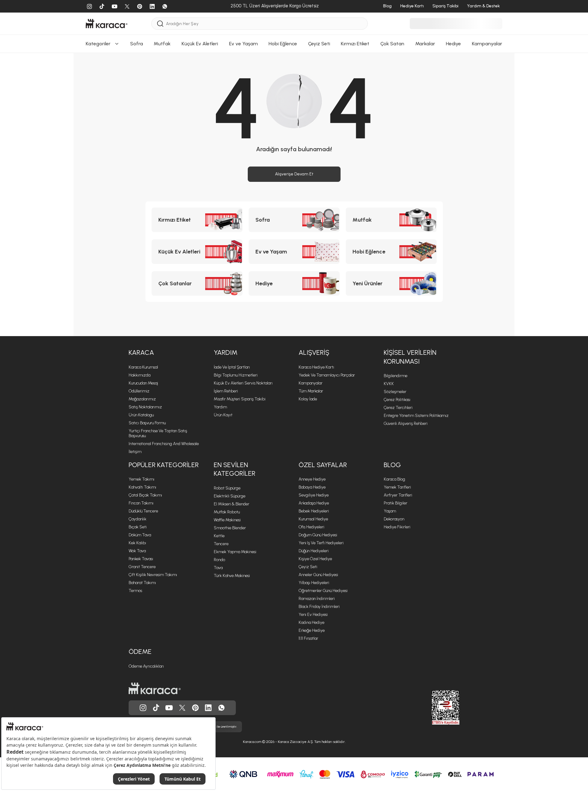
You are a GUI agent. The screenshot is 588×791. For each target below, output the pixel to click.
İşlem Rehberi (226, 391)
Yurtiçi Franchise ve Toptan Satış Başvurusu (158, 433)
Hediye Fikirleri (397, 527)
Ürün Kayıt (223, 415)
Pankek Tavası (141, 558)
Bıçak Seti (138, 527)
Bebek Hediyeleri (314, 511)
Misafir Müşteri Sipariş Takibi (240, 399)
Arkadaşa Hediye (314, 503)
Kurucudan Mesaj (143, 383)
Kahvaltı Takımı (142, 487)
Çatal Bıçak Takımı (145, 495)
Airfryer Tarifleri (398, 495)
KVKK (389, 383)
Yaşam (390, 511)
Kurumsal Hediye (313, 519)
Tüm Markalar (311, 391)
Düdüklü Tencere (143, 511)
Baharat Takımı (142, 582)
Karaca (141, 352)
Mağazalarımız (142, 399)
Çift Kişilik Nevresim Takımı (153, 574)
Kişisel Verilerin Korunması (410, 357)
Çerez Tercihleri (398, 407)
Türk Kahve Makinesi (232, 575)
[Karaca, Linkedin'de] (208, 708)
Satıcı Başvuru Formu (147, 422)
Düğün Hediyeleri (314, 550)
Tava (218, 567)
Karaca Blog (394, 479)
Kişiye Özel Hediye (315, 558)
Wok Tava (137, 550)
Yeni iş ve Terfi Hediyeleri (321, 542)
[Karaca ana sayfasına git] (155, 688)
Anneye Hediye (312, 479)
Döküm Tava (140, 535)
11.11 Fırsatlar (308, 638)
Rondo (219, 559)
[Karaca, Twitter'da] (182, 708)
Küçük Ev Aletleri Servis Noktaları (243, 383)
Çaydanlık (137, 519)
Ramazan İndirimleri (317, 598)
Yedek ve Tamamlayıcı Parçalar (327, 375)
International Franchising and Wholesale (164, 443)
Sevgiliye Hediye (314, 495)
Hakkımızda (139, 375)
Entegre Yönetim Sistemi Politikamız (416, 415)
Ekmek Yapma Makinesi (235, 551)
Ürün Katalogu (141, 415)
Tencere (221, 543)
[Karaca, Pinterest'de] (195, 708)
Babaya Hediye (312, 487)
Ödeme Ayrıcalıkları (146, 666)
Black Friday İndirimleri (319, 606)
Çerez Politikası (397, 399)
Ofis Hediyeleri (311, 527)
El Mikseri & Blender (231, 504)
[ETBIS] (434, 707)
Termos (135, 590)
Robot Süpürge (227, 488)
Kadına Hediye (311, 622)
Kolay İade (308, 399)
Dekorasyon (394, 519)
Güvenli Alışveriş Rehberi (406, 423)
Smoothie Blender (230, 527)
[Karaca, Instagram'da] (143, 708)
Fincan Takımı (141, 503)
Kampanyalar (310, 383)
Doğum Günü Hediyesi (318, 535)
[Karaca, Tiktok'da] (156, 708)
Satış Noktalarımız (145, 407)
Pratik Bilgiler (395, 503)
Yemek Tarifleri (397, 487)
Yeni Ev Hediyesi (313, 614)
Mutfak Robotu (227, 512)
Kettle (219, 535)
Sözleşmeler (395, 391)
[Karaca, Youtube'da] (169, 708)
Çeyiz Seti (308, 566)
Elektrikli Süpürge (229, 496)
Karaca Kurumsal (143, 367)
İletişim (135, 451)
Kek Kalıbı (137, 542)
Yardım (225, 352)
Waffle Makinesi (227, 520)
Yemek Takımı (141, 479)
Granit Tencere (142, 566)
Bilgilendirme (395, 375)
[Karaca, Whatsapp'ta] (221, 708)
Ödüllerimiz (139, 391)
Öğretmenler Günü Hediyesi (323, 590)
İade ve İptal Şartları (232, 367)
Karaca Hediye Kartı (316, 367)
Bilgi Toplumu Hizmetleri (236, 375)
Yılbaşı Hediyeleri (314, 582)
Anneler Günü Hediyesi (318, 574)
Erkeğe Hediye (312, 630)
